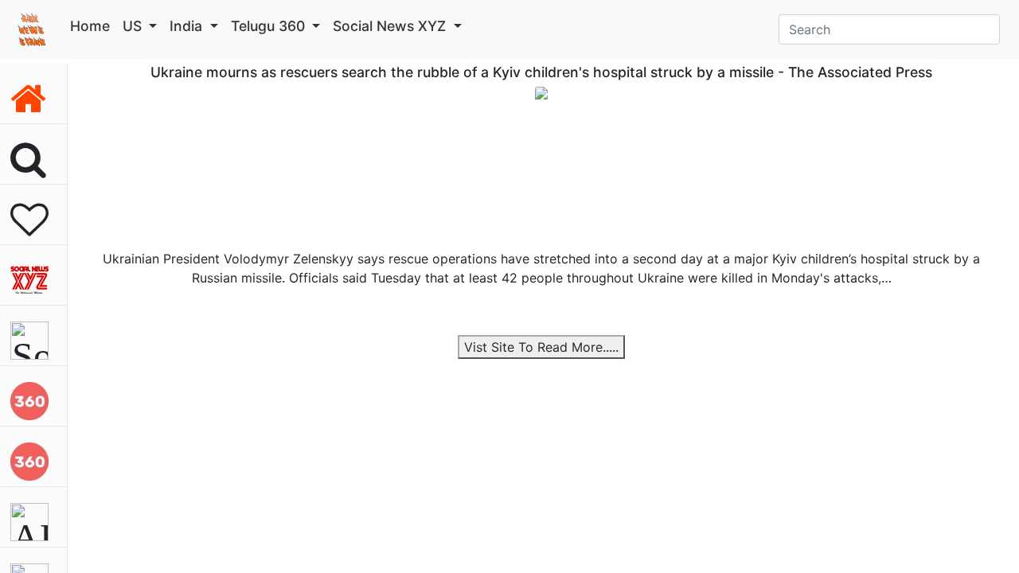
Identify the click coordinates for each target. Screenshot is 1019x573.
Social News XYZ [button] (391, 26)
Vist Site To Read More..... (541, 347)
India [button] (188, 26)
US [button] (134, 26)
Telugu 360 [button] (270, 26)
